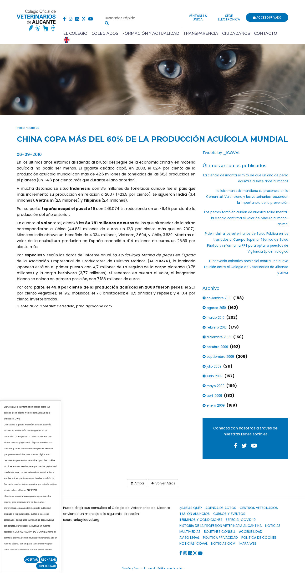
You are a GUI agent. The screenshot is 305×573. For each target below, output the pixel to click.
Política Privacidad (220, 537)
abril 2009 (214, 396)
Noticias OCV (223, 543)
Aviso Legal (189, 537)
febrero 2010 (216, 327)
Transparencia (200, 33)
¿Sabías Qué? (190, 507)
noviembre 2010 (218, 298)
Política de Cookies (259, 537)
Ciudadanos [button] (236, 33)
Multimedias (189, 531)
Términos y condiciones (200, 519)
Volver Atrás (164, 483)
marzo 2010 (215, 317)
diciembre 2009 (218, 337)
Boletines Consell (219, 531)
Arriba (138, 483)
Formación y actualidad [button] (150, 33)
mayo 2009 (215, 386)
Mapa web (247, 543)
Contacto (265, 33)
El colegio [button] (75, 33)
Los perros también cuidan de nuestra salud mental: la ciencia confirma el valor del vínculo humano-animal (246, 218)
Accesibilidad (250, 531)
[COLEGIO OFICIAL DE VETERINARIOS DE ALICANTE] (36, 19)
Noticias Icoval (193, 543)
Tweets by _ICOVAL (221, 152)
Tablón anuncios (194, 513)
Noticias (33, 128)
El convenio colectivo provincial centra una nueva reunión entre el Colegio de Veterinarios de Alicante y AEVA (246, 267)
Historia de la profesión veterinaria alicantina (220, 525)
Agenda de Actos (220, 507)
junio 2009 (214, 376)
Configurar (46, 566)
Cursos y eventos (229, 513)
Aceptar (31, 560)
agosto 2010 (216, 308)
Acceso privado (268, 17)
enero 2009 (215, 405)
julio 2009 (213, 366)
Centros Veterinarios (259, 507)
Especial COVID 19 (241, 519)
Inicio (21, 128)
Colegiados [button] (105, 33)
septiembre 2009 (220, 356)
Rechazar (48, 560)
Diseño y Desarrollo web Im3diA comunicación (152, 568)
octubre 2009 (217, 347)
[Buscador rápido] (106, 23)
